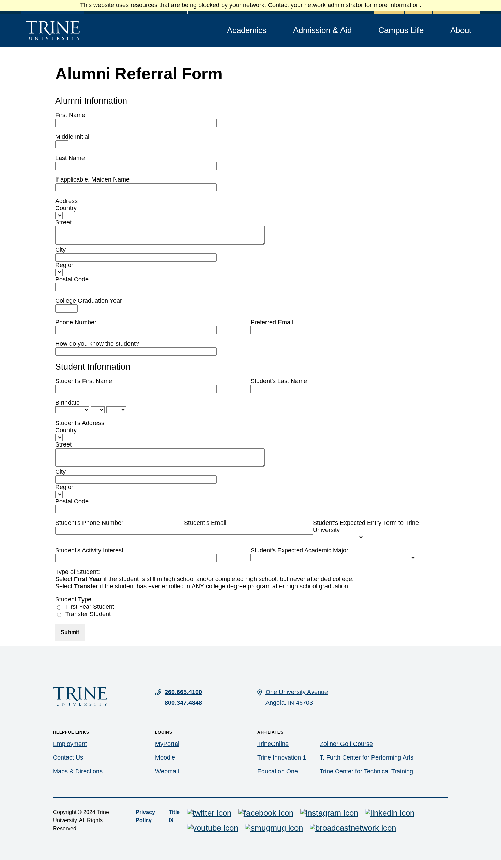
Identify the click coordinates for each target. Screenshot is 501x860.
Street (63, 222)
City (60, 249)
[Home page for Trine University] (53, 30)
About (460, 30)
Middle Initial (72, 136)
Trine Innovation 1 (281, 757)
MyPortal (167, 743)
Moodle (165, 757)
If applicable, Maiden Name (92, 179)
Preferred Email (271, 322)
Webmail (167, 771)
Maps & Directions (78, 771)
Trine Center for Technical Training (366, 771)
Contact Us (68, 757)
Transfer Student (88, 614)
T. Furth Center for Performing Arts (366, 757)
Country (66, 208)
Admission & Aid (322, 30)
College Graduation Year (88, 300)
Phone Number (75, 322)
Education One (277, 771)
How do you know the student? (97, 343)
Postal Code (72, 279)
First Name (70, 115)
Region (65, 265)
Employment (70, 743)
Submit (70, 632)
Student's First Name (83, 381)
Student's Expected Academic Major (299, 550)
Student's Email (205, 522)
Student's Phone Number (89, 522)
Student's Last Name (278, 381)
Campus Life (401, 30)
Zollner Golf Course (346, 743)
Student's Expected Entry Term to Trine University (366, 526)
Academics (247, 30)
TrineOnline (273, 743)
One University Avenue (296, 692)
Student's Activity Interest (89, 550)
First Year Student (89, 606)
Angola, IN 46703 (289, 702)
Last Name (70, 158)
